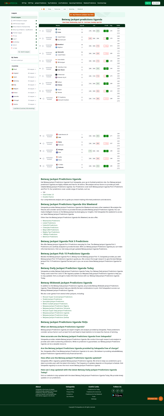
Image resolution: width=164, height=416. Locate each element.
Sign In (148, 3)
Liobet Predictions (49, 223)
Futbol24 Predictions (50, 225)
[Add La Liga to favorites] (36, 48)
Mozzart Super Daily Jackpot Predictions (57, 311)
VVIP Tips (30, 3)
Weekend (80, 9)
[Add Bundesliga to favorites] (36, 42)
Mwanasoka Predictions (51, 221)
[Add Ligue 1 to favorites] (36, 39)
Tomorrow (57, 9)
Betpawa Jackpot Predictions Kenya (55, 315)
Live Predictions (63, 3)
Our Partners (70, 396)
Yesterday (71, 9)
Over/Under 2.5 (48, 195)
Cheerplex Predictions (50, 227)
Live (64, 9)
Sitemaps (93, 399)
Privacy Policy (70, 392)
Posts (93, 396)
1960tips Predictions (50, 234)
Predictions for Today (94, 389)
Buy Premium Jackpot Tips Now (83, 15)
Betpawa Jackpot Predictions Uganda (56, 313)
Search (157, 3)
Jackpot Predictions (40, 3)
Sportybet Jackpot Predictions (53, 301)
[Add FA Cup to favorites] (36, 36)
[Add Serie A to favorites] (36, 45)
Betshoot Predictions (50, 237)
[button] (24, 69)
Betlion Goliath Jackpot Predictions (55, 304)
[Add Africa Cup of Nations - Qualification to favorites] (36, 30)
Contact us (70, 394)
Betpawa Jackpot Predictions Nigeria (56, 306)
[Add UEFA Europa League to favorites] (36, 24)
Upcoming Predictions (75, 3)
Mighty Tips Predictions (51, 232)
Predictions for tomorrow (94, 392)
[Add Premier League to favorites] (36, 33)
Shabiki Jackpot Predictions (52, 299)
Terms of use (70, 389)
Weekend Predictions (90, 3)
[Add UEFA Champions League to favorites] (36, 21)
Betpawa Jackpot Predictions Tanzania (56, 308)
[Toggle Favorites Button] (43, 31)
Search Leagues (25, 52)
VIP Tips (24, 3)
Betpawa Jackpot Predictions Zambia (56, 317)
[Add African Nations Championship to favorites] (36, 27)
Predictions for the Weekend (94, 394)
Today (49, 9)
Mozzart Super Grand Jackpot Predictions (58, 297)
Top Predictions (52, 3)
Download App (101, 3)
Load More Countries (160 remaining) (23, 108)
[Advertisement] (82, 117)
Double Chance (48, 197)
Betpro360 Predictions (51, 230)
